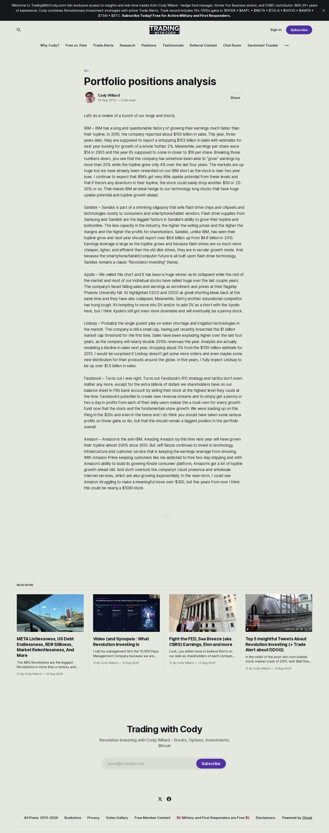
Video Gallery (117, 818)
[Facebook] (169, 799)
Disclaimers (265, 818)
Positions (148, 45)
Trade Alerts (103, 45)
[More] (286, 45)
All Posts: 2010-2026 (41, 818)
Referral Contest (203, 45)
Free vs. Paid (76, 45)
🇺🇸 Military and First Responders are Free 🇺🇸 (213, 818)
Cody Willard (109, 95)
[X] (160, 799)
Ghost (307, 818)
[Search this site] (18, 29)
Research (127, 45)
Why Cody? (49, 45)
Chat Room (232, 45)
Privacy (93, 818)
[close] (323, 10)
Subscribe (299, 30)
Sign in (276, 30)
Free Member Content (152, 818)
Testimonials (173, 45)
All (86, 70)
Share (235, 98)
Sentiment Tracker (263, 45)
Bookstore (72, 818)
